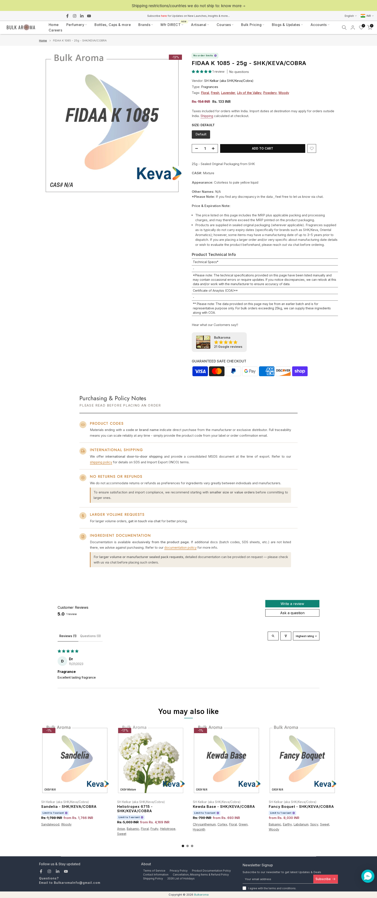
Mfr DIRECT (174, 24)
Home (54, 25)
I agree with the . (272, 888)
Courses (224, 25)
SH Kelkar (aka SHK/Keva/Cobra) (229, 81)
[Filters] (285, 636)
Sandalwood (50, 824)
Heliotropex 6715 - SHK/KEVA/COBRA (135, 808)
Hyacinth (199, 829)
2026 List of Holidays (181, 878)
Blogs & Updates (286, 25)
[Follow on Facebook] (67, 16)
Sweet (121, 833)
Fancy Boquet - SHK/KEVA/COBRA (301, 806)
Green (243, 824)
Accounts (318, 25)
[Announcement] (188, 6)
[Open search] (273, 636)
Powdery (270, 93)
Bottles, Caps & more (112, 25)
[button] (202, 71)
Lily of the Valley (249, 93)
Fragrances (209, 87)
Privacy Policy (179, 870)
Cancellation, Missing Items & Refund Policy (201, 874)
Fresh (215, 93)
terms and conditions (282, 888)
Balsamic (133, 829)
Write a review (292, 604)
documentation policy (180, 547)
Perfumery (75, 25)
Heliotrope (167, 829)
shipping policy (101, 462)
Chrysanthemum (204, 824)
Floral (205, 93)
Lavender (228, 93)
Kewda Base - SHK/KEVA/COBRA (224, 806)
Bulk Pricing (251, 25)
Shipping (206, 116)
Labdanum (301, 824)
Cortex (222, 824)
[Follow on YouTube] (89, 16)
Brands (144, 25)
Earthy (287, 824)
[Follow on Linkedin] (82, 16)
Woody (283, 93)
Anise (121, 829)
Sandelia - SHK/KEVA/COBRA (69, 806)
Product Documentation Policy (211, 870)
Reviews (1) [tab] (68, 636)
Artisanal (198, 25)
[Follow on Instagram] (75, 16)
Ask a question (292, 613)
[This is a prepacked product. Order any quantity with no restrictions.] (215, 55)
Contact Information (155, 874)
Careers (55, 30)
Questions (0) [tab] (90, 636)
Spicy (314, 824)
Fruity (154, 829)
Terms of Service (154, 870)
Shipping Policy (153, 878)
